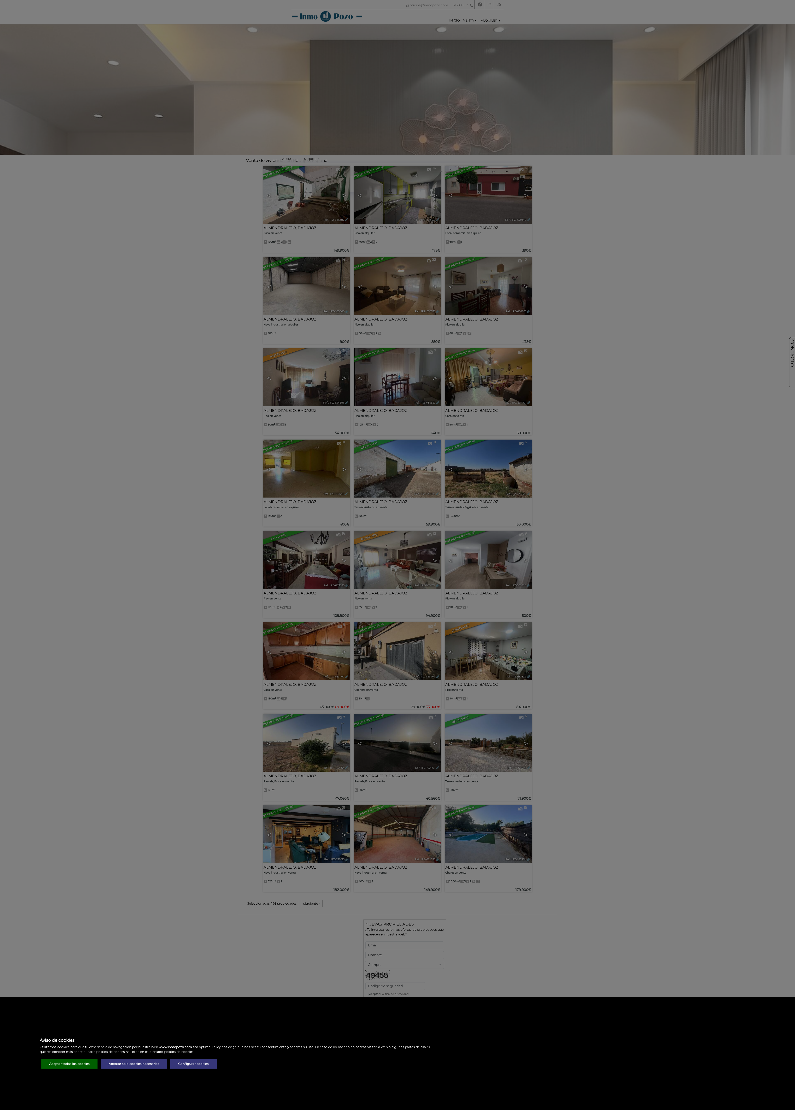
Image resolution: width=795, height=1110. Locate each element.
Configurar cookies (193, 1064)
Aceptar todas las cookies (69, 1064)
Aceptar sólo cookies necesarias (134, 1064)
